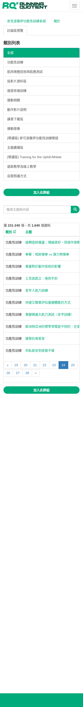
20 (25, 365)
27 (18, 373)
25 (73, 365)
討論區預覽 (15, 30)
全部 (10, 53)
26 (8, 373)
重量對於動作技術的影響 (43, 266)
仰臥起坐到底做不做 (39, 350)
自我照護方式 (17, 176)
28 (27, 373)
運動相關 (13, 100)
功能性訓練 (15, 62)
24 (63, 365)
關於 (57, 21)
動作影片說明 (17, 109)
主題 (28, 232)
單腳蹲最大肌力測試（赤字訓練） (49, 314)
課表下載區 (15, 119)
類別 (9, 232)
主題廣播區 (15, 147)
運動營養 (13, 128)
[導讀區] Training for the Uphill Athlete (34, 157)
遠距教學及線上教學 (21, 166)
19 (16, 365)
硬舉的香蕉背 (35, 338)
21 (35, 365)
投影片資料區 (17, 81)
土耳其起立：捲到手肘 (41, 278)
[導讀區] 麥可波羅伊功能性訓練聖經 (32, 138)
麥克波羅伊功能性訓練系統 (26, 21)
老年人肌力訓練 (36, 290)
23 (54, 365)
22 (44, 365)
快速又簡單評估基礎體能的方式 (48, 302)
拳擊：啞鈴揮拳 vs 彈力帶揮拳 (47, 254)
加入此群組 (41, 192)
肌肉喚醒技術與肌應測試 (25, 72)
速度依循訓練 (17, 90)
